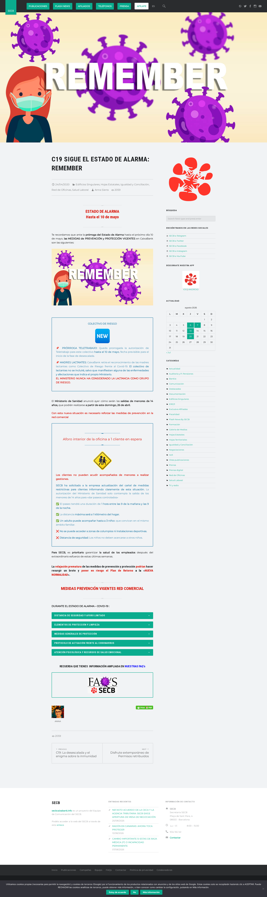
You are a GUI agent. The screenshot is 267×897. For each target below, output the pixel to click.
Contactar (120, 870)
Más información (151, 892)
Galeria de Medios (178, 429)
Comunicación (176, 384)
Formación (174, 424)
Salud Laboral (80, 189)
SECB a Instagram (178, 251)
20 (190, 336)
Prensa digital (176, 470)
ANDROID (193, 289)
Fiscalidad (174, 414)
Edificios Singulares (88, 184)
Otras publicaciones (179, 460)
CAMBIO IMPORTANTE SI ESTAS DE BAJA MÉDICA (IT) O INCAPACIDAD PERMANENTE (134, 842)
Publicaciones (38, 6)
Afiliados (84, 6)
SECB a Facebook (178, 246)
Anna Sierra (102, 189)
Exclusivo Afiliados (178, 409)
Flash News (62, 6)
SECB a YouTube (177, 256)
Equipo (98, 870)
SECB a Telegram (177, 236)
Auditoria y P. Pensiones (181, 373)
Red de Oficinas (61, 189)
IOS (185, 289)
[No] (263, 888)
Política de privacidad (141, 870)
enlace (60, 825)
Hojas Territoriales (178, 439)
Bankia (172, 378)
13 (190, 330)
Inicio (54, 870)
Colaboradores (164, 870)
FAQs (109, 870)
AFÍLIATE (141, 6)
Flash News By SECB (179, 419)
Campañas (85, 870)
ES (153, 6)
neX (171, 455)
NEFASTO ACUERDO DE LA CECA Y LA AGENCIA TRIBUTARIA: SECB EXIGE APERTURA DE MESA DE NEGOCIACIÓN (134, 814)
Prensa (172, 465)
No (134, 892)
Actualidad (174, 368)
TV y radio (174, 485)
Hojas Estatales (110, 184)
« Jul (168, 352)
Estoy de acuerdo (117, 892)
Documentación (177, 394)
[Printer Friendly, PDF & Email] (144, 707)
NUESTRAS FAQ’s (135, 666)
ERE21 (172, 404)
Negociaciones (176, 449)
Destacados (175, 389)
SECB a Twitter (176, 241)
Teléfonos (105, 6)
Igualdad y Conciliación (135, 184)
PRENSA (124, 6)
